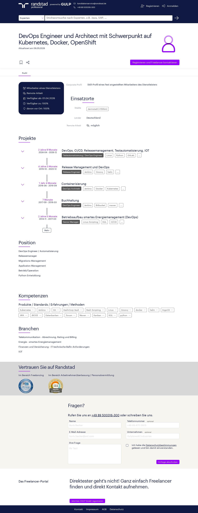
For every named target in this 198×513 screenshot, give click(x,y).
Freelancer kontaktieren (154, 62)
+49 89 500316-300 (86, 7)
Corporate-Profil (74, 84)
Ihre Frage (74, 442)
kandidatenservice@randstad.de (91, 3)
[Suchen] (176, 18)
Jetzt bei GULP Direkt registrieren (87, 501)
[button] (32, 18)
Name (72, 421)
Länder (77, 118)
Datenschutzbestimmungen (161, 445)
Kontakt (78, 509)
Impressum (92, 509)
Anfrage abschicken (168, 462)
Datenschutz (117, 509)
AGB (104, 509)
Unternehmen (134, 431)
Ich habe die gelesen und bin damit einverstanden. (154, 446)
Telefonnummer (136, 421)
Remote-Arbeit (74, 125)
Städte (78, 108)
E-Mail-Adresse (77, 431)
